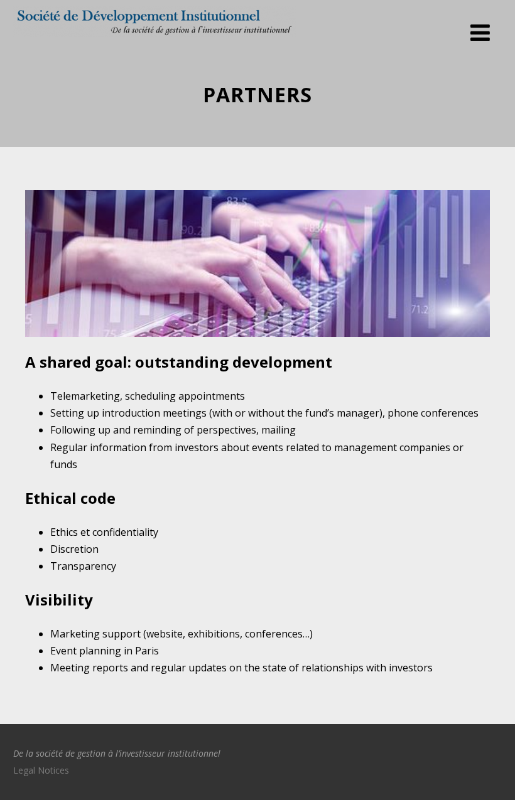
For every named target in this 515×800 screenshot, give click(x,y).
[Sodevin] (154, 39)
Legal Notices (41, 770)
